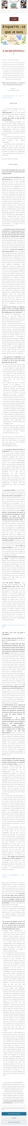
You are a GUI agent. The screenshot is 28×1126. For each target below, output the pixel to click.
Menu (15, 19)
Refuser (14, 1118)
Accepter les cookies (14, 1114)
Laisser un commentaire (13, 60)
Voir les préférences (14, 1122)
